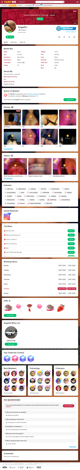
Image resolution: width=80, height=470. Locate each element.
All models (4, 5)
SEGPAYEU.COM (37, 463)
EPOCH (31, 463)
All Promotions (29, 5)
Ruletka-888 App (48, 5)
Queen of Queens (34, 94)
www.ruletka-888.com (19, 463)
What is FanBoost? (71, 31)
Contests (37, 5)
